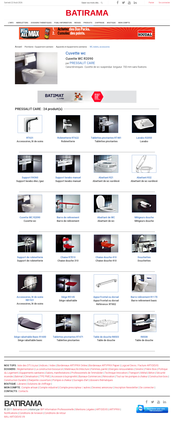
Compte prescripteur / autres (75, 387)
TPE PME (45, 376)
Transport (134, 372)
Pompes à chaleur (62, 380)
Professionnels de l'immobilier (87, 372)
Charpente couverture (39, 380)
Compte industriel (48, 387)
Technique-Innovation (116, 372)
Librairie (21, 383)
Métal (144, 372)
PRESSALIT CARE (82, 63)
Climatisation (31, 376)
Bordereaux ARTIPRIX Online (72, 365)
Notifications (11, 413)
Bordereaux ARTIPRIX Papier (104, 365)
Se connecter (147, 387)
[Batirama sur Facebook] (117, 2)
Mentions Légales (85, 409)
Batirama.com (20, 409)
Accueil (18, 46)
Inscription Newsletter (126, 387)
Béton (151, 372)
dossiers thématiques (101, 380)
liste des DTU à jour (28, 365)
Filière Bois (151, 369)
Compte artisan (30, 387)
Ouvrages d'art (80, 380)
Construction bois (158, 376)
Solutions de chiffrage (39, 383)
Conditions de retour (55, 413)
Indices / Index (47, 365)
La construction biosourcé (49, 369)
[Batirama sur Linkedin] (135, 2)
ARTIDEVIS (102, 409)
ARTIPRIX (114, 409)
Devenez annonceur (102, 387)
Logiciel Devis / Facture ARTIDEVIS (140, 365)
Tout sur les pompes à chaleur (132, 376)
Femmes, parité (99, 369)
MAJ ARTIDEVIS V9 (14, 416)
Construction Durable (15, 380)
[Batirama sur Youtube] (129, 2)
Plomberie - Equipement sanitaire (39, 47)
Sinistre (139, 369)
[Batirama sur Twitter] (123, 2)
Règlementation (25, 369)
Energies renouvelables (121, 369)
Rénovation (108, 376)
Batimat (19, 376)
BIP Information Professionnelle (57, 409)
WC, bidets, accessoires (100, 47)
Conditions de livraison (31, 413)
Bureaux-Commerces (90, 376)
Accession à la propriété (64, 376)
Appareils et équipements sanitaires (71, 47)
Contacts (23, 391)
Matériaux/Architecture (77, 369)
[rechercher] (102, 2)
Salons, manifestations (58, 372)
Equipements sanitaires (32, 372)
